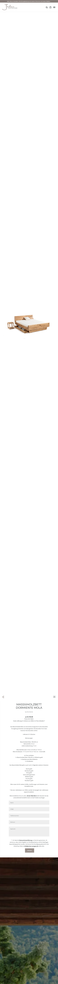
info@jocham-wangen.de (31, 846)
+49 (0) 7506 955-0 (31, 796)
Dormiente (30, 712)
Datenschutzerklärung (25, 840)
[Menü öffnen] (54, 7)
